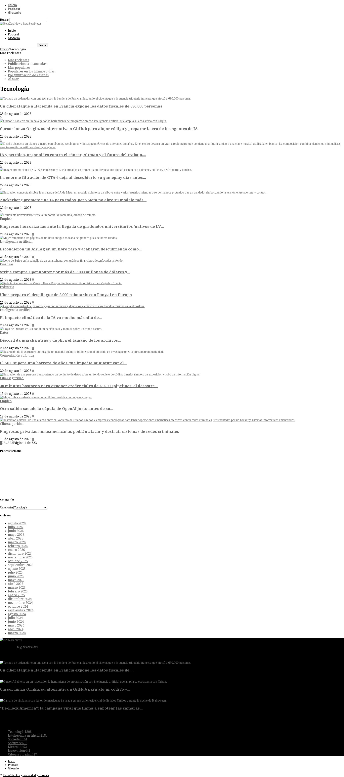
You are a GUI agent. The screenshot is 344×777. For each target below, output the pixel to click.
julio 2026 (15, 527)
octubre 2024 (18, 606)
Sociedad (17, 739)
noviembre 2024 (20, 603)
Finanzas (6, 264)
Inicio (12, 5)
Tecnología (20, 732)
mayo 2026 (16, 535)
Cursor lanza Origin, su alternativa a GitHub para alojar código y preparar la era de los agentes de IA (99, 129)
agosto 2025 (17, 569)
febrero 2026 (18, 546)
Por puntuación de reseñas (28, 75)
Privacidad (29, 775)
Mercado (17, 747)
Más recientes (18, 60)
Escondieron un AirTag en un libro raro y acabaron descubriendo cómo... (71, 249)
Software (17, 743)
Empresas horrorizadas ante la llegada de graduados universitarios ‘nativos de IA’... (82, 226)
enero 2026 (16, 550)
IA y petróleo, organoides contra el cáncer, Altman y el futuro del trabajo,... (73, 155)
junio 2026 (16, 531)
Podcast (14, 9)
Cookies (43, 775)
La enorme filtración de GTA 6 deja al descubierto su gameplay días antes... (73, 177)
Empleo (6, 219)
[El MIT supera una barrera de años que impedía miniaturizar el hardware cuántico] (82, 351)
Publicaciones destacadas (27, 64)
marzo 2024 (17, 633)
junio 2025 (16, 576)
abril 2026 (15, 538)
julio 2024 (15, 618)
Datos (4, 332)
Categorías (6, 507)
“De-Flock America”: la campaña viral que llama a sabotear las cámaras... (71, 708)
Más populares (19, 67)
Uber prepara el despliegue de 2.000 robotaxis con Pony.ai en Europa (66, 295)
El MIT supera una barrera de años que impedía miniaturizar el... (63, 363)
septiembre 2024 (20, 610)
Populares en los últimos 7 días (31, 71)
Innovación (19, 751)
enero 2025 (16, 595)
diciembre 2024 (20, 599)
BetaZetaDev (11, 775)
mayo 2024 (16, 625)
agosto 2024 (17, 614)
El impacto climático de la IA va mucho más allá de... (51, 318)
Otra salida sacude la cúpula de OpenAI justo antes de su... (56, 409)
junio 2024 (16, 622)
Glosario (14, 13)
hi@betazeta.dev (27, 647)
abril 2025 (15, 584)
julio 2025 (15, 572)
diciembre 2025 (20, 553)
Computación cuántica (17, 355)
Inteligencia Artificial (16, 241)
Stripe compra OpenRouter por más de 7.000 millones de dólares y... (65, 272)
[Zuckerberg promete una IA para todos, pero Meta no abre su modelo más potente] (133, 192)
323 (10, 443)
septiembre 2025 (20, 565)
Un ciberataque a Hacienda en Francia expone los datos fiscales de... (66, 670)
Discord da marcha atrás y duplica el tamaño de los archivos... (60, 340)
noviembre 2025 (20, 557)
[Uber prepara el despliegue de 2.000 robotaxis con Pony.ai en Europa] (61, 283)
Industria (7, 287)
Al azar (13, 79)
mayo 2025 (16, 580)
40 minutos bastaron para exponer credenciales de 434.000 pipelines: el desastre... (79, 386)
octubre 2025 (18, 561)
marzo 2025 (17, 587)
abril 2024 (15, 629)
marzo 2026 (17, 542)
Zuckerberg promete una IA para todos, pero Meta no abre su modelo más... (73, 200)
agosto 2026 (17, 523)
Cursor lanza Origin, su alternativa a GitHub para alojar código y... (65, 689)
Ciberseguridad (12, 378)
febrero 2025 (18, 591)
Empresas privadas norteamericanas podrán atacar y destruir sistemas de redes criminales (89, 431)
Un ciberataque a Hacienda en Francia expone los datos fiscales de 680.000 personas (81, 106)
